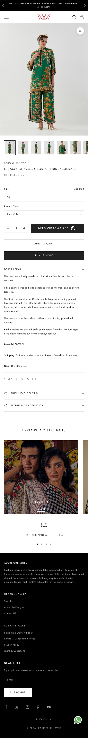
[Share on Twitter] (22, 379)
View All (41, 509)
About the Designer (14, 607)
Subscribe (18, 692)
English (41, 719)
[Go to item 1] (10, 147)
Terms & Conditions (14, 651)
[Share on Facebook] (16, 379)
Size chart (78, 189)
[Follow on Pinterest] (38, 707)
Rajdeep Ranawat (15, 162)
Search (7, 601)
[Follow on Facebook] (6, 707)
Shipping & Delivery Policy (18, 633)
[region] (44, 529)
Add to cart (44, 243)
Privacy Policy (11, 645)
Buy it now (44, 255)
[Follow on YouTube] (49, 707)
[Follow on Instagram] (27, 707)
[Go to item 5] (62, 147)
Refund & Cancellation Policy (19, 638)
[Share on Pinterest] (28, 379)
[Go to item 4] (49, 147)
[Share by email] (34, 379)
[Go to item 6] (75, 147)
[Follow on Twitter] (17, 707)
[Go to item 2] (23, 147)
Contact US (10, 613)
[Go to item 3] (36, 147)
